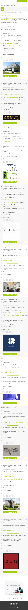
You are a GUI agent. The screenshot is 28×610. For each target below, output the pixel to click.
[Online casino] (14, 581)
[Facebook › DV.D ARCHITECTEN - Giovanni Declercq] (7, 443)
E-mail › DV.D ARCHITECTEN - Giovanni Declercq (13, 422)
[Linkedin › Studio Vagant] (10, 280)
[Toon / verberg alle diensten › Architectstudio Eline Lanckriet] (15, 51)
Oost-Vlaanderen (6, 35)
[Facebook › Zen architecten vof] (7, 551)
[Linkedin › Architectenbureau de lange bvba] (10, 220)
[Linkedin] (16, 604)
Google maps (19, 35)
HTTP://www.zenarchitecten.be (13, 533)
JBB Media (13, 607)
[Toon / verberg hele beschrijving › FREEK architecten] (15, 378)
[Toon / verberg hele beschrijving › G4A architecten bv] (15, 147)
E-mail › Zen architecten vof (8, 530)
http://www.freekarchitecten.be (13, 375)
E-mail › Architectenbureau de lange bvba (11, 199)
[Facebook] (14, 604)
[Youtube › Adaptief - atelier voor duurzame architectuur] (12, 332)
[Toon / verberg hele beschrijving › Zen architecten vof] (15, 536)
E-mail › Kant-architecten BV (8, 476)
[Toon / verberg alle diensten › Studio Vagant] (15, 269)
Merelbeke (13, 413)
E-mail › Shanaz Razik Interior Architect (11, 94)
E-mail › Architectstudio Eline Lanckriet (10, 43)
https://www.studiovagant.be (12, 263)
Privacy (16, 607)
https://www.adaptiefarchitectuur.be (14, 315)
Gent (12, 133)
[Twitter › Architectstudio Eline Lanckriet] (4, 60)
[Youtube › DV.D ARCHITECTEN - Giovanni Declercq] (12, 443)
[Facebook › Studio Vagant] (7, 280)
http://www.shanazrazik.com (12, 97)
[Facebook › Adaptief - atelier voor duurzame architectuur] (7, 332)
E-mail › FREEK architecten (8, 372)
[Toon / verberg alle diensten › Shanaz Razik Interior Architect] (15, 104)
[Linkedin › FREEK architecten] (10, 392)
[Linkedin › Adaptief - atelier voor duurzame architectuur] (10, 332)
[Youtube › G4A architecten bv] (12, 162)
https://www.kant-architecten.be (13, 479)
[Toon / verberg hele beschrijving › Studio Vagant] (15, 265)
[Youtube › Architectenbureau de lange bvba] (12, 220)
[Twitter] (11, 604)
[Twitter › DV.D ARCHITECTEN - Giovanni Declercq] (4, 443)
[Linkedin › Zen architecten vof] (10, 551)
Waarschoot (13, 468)
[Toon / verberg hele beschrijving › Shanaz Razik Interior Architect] (15, 100)
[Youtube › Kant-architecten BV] (12, 496)
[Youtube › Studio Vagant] (12, 280)
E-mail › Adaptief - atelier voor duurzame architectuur (13, 312)
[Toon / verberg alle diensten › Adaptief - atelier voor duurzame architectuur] (15, 321)
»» (13, 26)
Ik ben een (22, 1)
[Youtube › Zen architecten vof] (12, 551)
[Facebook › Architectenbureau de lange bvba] (7, 220)
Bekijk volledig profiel (10, 76)
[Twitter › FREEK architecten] (4, 392)
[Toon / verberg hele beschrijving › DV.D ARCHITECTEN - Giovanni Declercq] (15, 428)
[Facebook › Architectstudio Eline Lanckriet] (7, 60)
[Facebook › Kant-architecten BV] (7, 496)
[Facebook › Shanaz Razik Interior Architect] (7, 112)
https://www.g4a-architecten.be (13, 143)
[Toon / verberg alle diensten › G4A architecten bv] (15, 150)
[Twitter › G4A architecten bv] (4, 162)
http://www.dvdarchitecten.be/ (12, 425)
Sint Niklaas (13, 192)
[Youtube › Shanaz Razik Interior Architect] (12, 112)
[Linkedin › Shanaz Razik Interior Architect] (10, 112)
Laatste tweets (6, 156)
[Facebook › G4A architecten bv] (7, 162)
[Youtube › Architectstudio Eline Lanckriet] (12, 60)
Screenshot (22, 45)
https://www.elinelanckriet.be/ (12, 45)
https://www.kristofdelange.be (12, 202)
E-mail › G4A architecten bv (8, 141)
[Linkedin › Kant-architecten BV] (10, 496)
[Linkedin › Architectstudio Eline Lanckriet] (10, 60)
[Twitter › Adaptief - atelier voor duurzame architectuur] (4, 332)
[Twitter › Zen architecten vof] (4, 551)
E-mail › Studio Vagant (7, 260)
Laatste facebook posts (16, 156)
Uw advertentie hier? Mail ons (14, 594)
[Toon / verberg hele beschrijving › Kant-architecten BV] (15, 482)
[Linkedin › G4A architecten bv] (10, 162)
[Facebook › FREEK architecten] (7, 392)
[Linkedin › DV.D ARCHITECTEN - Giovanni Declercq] (10, 443)
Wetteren (12, 86)
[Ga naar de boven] (26, 76)
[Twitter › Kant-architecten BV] (4, 496)
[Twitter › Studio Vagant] (4, 280)
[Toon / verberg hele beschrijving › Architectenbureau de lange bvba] (15, 205)
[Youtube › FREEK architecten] (12, 392)
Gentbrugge (13, 35)
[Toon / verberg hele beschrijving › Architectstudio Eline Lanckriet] (15, 48)
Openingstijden (6, 434)
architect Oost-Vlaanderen (13, 18)
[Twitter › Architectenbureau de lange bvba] (4, 220)
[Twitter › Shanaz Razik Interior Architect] (4, 112)
